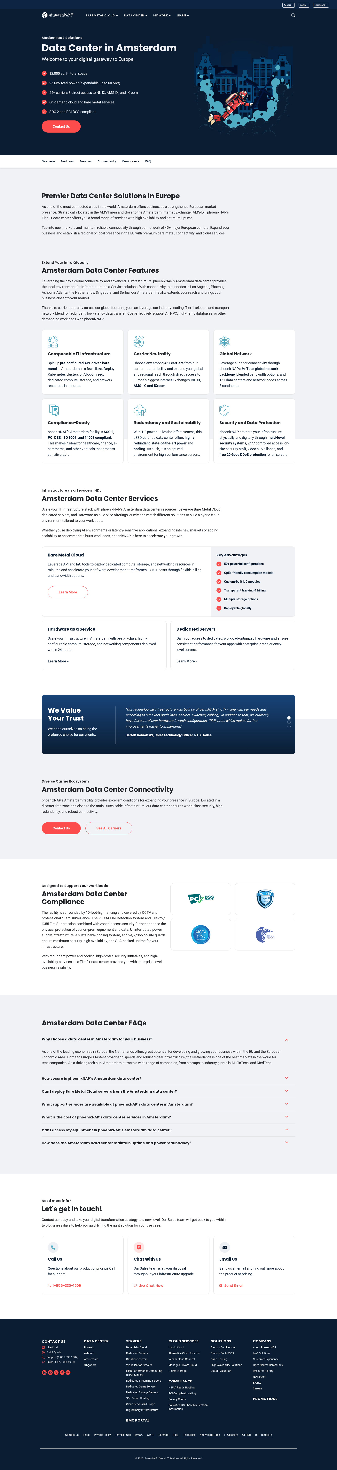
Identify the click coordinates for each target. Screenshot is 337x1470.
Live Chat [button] (52, 1347)
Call (288, 5)
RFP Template (263, 1434)
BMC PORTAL (137, 1420)
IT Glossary (231, 1434)
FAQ (148, 161)
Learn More (68, 592)
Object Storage (177, 1370)
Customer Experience (265, 1359)
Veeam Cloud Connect (181, 1359)
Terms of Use (123, 1434)
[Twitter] (56, 1372)
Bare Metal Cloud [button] (100, 15)
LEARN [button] (181, 15)
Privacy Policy (102, 1434)
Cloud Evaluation (221, 1370)
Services (86, 161)
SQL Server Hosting (138, 1398)
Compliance (130, 161)
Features (67, 161)
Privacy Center (177, 1399)
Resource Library (263, 1370)
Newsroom (259, 1376)
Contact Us (72, 1434)
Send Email (233, 1285)
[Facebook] (62, 1372)
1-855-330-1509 (67, 1285)
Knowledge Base (210, 1434)
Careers (257, 1388)
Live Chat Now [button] (150, 1285)
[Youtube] (50, 1372)
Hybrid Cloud (176, 1347)
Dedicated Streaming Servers (143, 1380)
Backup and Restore (223, 1347)
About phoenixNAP (264, 1347)
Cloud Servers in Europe (140, 1404)
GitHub (246, 1434)
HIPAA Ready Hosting (181, 1387)
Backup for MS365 (222, 1353)
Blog (175, 1434)
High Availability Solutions (226, 1365)
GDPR (150, 1434)
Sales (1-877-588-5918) (61, 1361)
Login (303, 5)
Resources (189, 1434)
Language (320, 5)
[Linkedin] (44, 1372)
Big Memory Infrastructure (142, 1410)
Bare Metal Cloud (136, 1347)
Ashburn (89, 1353)
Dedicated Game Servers (141, 1386)
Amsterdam (91, 1359)
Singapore (90, 1365)
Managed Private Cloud (182, 1365)
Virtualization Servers (139, 1365)
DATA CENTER (96, 1341)
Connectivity (107, 161)
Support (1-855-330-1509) (62, 1357)
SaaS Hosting (219, 1359)
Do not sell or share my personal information (188, 1407)
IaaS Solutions (261, 1353)
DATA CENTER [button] (134, 15)
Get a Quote (54, 1352)
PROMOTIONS (265, 1398)
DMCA (139, 1434)
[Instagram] (68, 1372)
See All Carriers (108, 828)
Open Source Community (268, 1365)
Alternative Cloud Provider (184, 1353)
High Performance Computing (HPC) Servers (144, 1372)
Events (257, 1382)
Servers (134, 1341)
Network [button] (160, 15)
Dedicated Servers (137, 1353)
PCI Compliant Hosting (182, 1393)
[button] (293, 15)
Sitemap (163, 1434)
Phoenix (89, 1347)
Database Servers (136, 1359)
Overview (48, 161)
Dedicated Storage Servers (142, 1392)
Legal (86, 1434)
